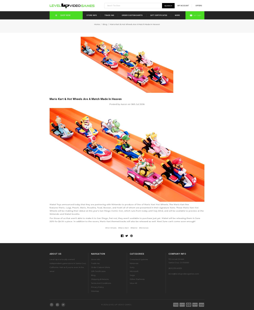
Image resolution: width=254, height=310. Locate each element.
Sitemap (95, 291)
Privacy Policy (97, 287)
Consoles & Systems (139, 259)
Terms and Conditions (101, 283)
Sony (132, 267)
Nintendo (134, 263)
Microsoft (134, 271)
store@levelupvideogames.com (184, 274)
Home (97, 24)
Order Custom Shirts (132, 15)
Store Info (92, 15)
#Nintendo (144, 228)
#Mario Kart (123, 228)
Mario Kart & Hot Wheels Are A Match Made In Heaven (135, 24)
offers (199, 6)
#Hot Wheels (111, 228)
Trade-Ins (109, 15)
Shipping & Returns (100, 279)
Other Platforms (137, 279)
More (177, 15)
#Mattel (134, 228)
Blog (105, 24)
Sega (132, 275)
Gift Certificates (158, 15)
